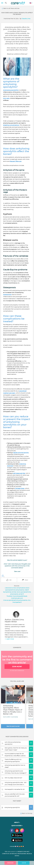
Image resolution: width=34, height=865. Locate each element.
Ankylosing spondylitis (12, 807)
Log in (24, 863)
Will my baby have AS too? (13, 778)
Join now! (17, 667)
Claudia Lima (26, 18)
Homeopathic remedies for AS (15, 789)
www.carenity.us (12, 851)
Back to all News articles (11, 8)
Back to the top (27, 813)
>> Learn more (9, 639)
